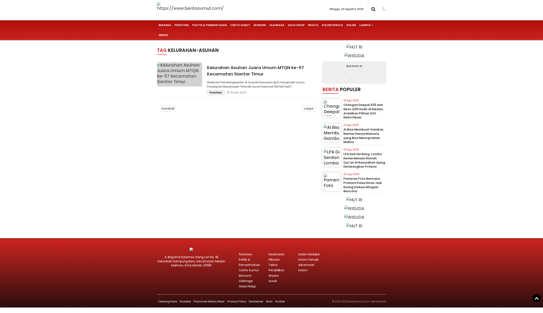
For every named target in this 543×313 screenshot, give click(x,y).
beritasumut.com (359, 301)
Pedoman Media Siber (209, 301)
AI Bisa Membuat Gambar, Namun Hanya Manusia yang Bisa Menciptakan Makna (363, 135)
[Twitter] (350, 74)
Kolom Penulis (332, 25)
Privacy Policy (236, 301)
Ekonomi (259, 25)
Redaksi (185, 301)
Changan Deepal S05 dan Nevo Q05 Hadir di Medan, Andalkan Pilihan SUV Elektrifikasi (363, 111)
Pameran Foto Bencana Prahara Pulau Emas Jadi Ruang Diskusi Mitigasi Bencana (362, 185)
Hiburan (274, 259)
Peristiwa (182, 25)
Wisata (313, 25)
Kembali (168, 108)
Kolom (351, 25)
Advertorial (306, 265)
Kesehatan (276, 254)
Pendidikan (276, 270)
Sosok (273, 281)
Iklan (269, 301)
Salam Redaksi (308, 254)
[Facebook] (332, 74)
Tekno (273, 265)
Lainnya (365, 25)
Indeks (163, 35)
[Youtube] (358, 74)
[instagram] (341, 74)
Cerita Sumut (240, 25)
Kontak (280, 301)
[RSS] (376, 74)
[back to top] (536, 298)
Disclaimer (256, 301)
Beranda (165, 25)
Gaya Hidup (296, 25)
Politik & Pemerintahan (209, 25)
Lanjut (308, 108)
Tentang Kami (167, 301)
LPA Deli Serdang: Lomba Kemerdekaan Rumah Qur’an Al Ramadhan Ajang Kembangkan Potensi (364, 160)
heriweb (381, 301)
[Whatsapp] (367, 74)
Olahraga (276, 25)
